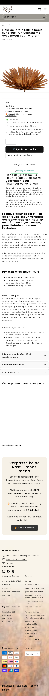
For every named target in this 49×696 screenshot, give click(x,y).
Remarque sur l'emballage (31, 635)
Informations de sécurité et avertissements (16, 355)
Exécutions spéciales (11, 592)
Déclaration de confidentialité (31, 622)
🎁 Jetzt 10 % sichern (24, 528)
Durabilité (6, 588)
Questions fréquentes (34, 592)
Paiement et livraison (13, 364)
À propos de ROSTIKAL (11, 581)
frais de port (21, 108)
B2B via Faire (7, 621)
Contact (28, 581)
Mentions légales (32, 612)
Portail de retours (32, 585)
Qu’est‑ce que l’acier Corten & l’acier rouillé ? (34, 596)
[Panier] (39, 9)
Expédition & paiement (34, 588)
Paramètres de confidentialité (31, 628)
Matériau (6, 585)
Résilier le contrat (32, 640)
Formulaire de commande (8, 616)
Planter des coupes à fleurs (34, 602)
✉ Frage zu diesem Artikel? (24, 165)
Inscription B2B (8, 612)
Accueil (5, 25)
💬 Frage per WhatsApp (24, 171)
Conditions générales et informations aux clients (35, 616)
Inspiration (7, 595)
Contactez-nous (10, 372)
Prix (7, 103)
